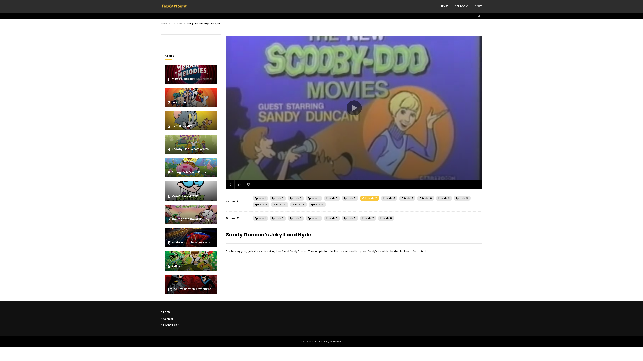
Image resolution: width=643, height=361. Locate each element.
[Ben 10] (191, 261)
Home (444, 6)
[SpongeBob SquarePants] (191, 167)
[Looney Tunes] (191, 97)
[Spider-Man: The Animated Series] (191, 237)
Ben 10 (176, 266)
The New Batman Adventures (191, 289)
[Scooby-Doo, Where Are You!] (191, 144)
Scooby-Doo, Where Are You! (191, 149)
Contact (168, 319)
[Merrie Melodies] (191, 74)
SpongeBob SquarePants (189, 172)
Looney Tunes (181, 102)
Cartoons (461, 6)
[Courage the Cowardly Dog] (191, 214)
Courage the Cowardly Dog (190, 219)
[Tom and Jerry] (191, 121)
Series (478, 6)
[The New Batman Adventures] (191, 284)
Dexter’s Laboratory (185, 196)
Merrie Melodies (182, 79)
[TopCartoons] (174, 6)
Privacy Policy (171, 324)
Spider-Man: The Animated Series (194, 242)
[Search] (479, 16)
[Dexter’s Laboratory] (191, 191)
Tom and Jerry (182, 126)
